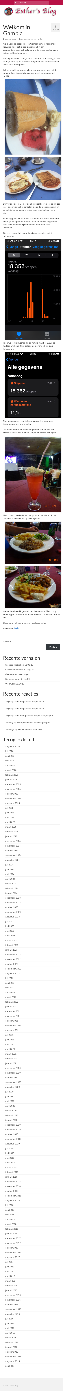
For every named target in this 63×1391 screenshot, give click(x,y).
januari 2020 (11, 1120)
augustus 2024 (12, 860)
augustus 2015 (12, 1361)
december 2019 (13, 1125)
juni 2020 (9, 1096)
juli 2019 (9, 1148)
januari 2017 (11, 1290)
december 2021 (13, 1011)
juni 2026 (9, 756)
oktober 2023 (11, 907)
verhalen (34, 39)
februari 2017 (11, 1285)
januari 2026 (11, 779)
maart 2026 (11, 770)
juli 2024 (9, 864)
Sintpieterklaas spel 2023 (32, 701)
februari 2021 (11, 1058)
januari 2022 (11, 1006)
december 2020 (13, 1068)
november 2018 (13, 1186)
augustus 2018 (12, 1200)
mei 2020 (9, 1101)
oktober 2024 (11, 850)
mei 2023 (9, 931)
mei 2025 (9, 817)
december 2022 (13, 954)
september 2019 (13, 1139)
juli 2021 (9, 1035)
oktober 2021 (11, 1021)
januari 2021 (11, 1063)
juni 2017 (9, 1266)
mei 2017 (9, 1271)
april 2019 (10, 1162)
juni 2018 (9, 1210)
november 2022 (13, 959)
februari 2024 (11, 888)
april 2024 (10, 879)
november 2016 (13, 1300)
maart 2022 (11, 997)
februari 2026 (11, 775)
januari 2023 (11, 950)
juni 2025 (9, 812)
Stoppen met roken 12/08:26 (19, 665)
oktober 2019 (11, 1134)
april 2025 (10, 822)
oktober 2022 (11, 964)
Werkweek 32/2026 (14, 684)
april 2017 (10, 1276)
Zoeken (7, 641)
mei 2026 (9, 760)
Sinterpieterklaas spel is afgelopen (36, 715)
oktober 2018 (11, 1191)
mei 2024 (9, 874)
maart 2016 (11, 1337)
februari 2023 (11, 945)
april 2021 (10, 1049)
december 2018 (13, 1181)
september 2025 (13, 798)
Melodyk (10, 729)
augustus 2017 (12, 1257)
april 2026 (10, 765)
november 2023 (13, 902)
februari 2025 (11, 831)
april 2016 (10, 1333)
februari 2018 (11, 1229)
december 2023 (13, 898)
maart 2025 (11, 827)
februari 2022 (11, 1002)
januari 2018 (11, 1233)
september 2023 (13, 912)
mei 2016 (9, 1328)
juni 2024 (9, 869)
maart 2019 (11, 1167)
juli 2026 (9, 751)
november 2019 (13, 1129)
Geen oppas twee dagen (17, 674)
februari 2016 (11, 1342)
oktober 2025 (11, 794)
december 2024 (13, 841)
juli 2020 (9, 1091)
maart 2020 (11, 1110)
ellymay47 (12, 39)
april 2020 (10, 1106)
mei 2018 (9, 1214)
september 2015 (13, 1356)
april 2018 (10, 1219)
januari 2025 (11, 836)
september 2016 (13, 1309)
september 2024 (13, 855)
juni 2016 (9, 1323)
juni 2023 (9, 926)
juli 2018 (9, 1205)
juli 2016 (9, 1318)
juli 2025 (9, 808)
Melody (9, 722)
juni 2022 (9, 983)
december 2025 (13, 784)
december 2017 (13, 1238)
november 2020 (13, 1073)
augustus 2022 (12, 973)
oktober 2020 (11, 1077)
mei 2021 (9, 1044)
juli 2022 (9, 978)
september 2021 (13, 1025)
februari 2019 (11, 1172)
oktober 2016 (11, 1304)
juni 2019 (9, 1153)
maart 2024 (11, 883)
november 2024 (13, 846)
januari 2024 (11, 893)
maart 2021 (11, 1054)
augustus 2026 (12, 746)
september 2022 (13, 969)
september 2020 (13, 1082)
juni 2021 (9, 1039)
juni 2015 (9, 1366)
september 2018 (13, 1196)
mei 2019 (9, 1158)
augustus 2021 (12, 1030)
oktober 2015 (11, 1352)
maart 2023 (11, 940)
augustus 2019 (12, 1143)
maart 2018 (11, 1224)
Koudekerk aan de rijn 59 (17, 679)
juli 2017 (9, 1262)
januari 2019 (11, 1177)
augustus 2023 (12, 916)
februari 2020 (11, 1115)
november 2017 (13, 1243)
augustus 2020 (12, 1087)
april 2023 (10, 935)
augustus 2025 (12, 803)
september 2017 (13, 1252)
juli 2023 (9, 921)
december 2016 (13, 1295)
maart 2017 (11, 1281)
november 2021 (13, 1016)
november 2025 (13, 789)
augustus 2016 (12, 1314)
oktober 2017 (11, 1248)
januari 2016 (11, 1347)
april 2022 (10, 992)
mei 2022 (9, 987)
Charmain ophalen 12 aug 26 (19, 669)
